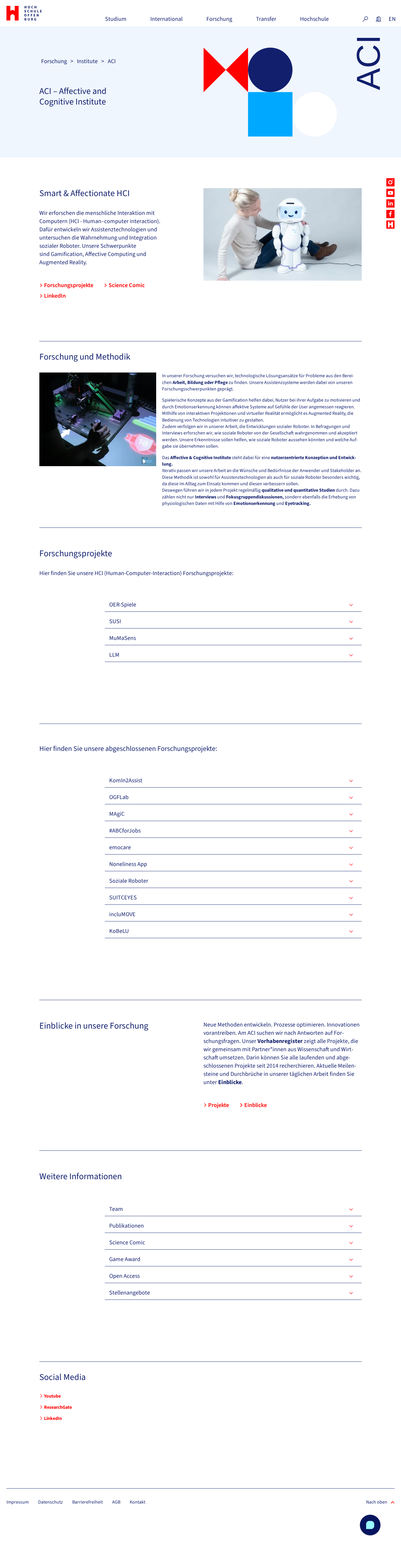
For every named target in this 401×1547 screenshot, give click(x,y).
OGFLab (119, 797)
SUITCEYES (123, 898)
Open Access (124, 1276)
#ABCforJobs (125, 831)
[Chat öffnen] (370, 1525)
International (166, 21)
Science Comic (127, 285)
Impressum (17, 1502)
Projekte (218, 1105)
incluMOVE (122, 914)
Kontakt (137, 1502)
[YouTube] (390, 193)
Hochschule (314, 21)
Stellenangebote (129, 1293)
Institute (87, 61)
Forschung (219, 21)
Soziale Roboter (128, 881)
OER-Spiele (122, 605)
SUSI (115, 621)
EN (392, 19)
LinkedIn (55, 296)
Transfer (266, 21)
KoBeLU (119, 931)
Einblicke (255, 1105)
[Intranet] (378, 19)
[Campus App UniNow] (390, 224)
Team (116, 1209)
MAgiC (116, 814)
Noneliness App (128, 864)
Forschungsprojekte (68, 285)
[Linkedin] (390, 203)
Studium (116, 21)
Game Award (124, 1259)
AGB (116, 1502)
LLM (114, 655)
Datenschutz (50, 1502)
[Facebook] (390, 214)
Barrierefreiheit (87, 1502)
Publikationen (126, 1226)
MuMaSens (122, 638)
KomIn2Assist (125, 780)
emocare (120, 847)
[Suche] (365, 19)
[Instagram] (390, 182)
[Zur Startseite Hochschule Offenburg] (36, 13)
